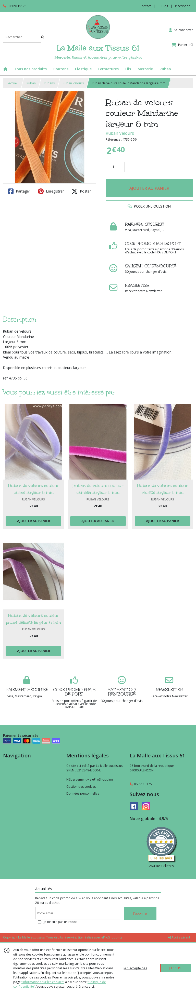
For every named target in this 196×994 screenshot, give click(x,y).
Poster (85, 191)
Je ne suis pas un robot (60, 922)
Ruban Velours (73, 83)
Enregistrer (54, 191)
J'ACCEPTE (176, 968)
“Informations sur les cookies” (42, 982)
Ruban (31, 83)
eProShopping (111, 937)
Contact (145, 6)
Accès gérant (180, 937)
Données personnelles (82, 793)
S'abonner (140, 913)
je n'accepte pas (135, 968)
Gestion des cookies (81, 786)
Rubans (49, 83)
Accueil (13, 83)
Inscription (182, 6)
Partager (22, 191)
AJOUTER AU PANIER (149, 188)
